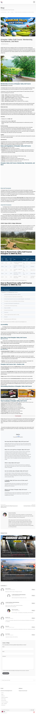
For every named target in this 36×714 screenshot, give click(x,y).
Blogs (2, 694)
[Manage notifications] (34, 712)
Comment (4, 656)
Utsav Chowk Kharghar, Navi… (25, 399)
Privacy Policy (3, 700)
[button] (1, 68)
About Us (3, 695)
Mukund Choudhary (15, 609)
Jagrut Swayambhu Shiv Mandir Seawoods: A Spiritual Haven (9, 506)
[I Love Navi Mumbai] (2, 2)
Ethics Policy (3, 698)
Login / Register (4, 703)
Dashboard (3, 705)
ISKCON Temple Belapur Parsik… (8, 399)
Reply (34, 589)
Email (3, 651)
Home (2, 692)
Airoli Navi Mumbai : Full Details (29, 505)
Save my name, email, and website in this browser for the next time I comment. (16, 670)
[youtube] (33, 710)
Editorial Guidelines (4, 697)
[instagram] (30, 710)
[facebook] (31, 710)
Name (3, 646)
